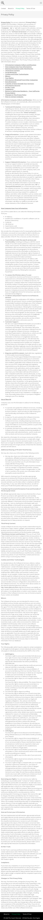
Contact (3, 8)
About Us (11, 8)
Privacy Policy (20, 8)
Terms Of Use (30, 8)
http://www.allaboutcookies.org (11, 587)
